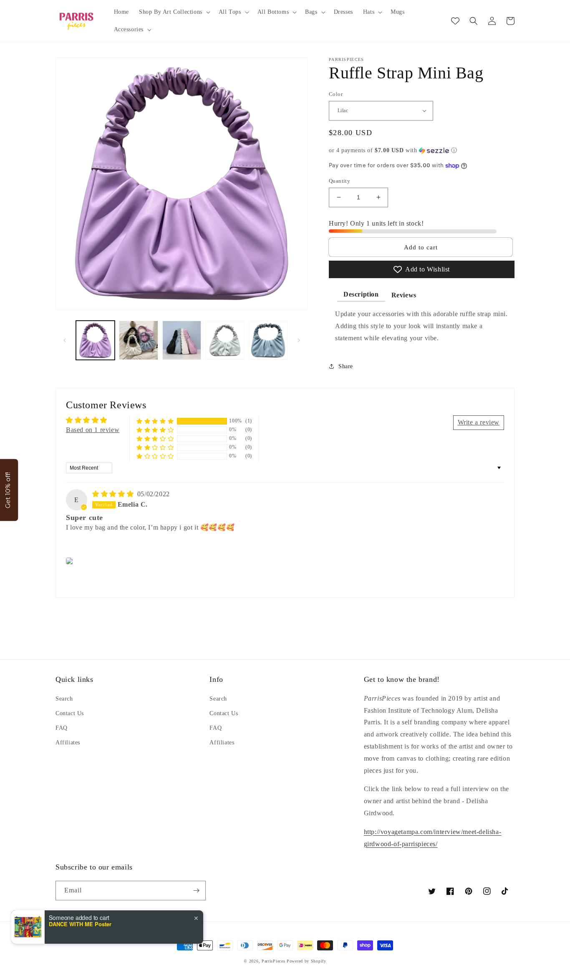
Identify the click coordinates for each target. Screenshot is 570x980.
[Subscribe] (196, 890)
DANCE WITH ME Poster (80, 924)
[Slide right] (299, 340)
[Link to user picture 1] (71, 561)
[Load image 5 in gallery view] (268, 340)
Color (336, 94)
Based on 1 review (92, 429)
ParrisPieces (273, 961)
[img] (114, 494)
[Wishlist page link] (455, 21)
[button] (174, 12)
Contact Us (69, 713)
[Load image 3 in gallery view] (181, 340)
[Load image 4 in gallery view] (224, 340)
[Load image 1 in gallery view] (95, 340)
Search (64, 699)
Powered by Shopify (306, 961)
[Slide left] (64, 340)
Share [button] (345, 366)
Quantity (339, 181)
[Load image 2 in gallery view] (138, 340)
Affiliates (67, 742)
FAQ (61, 728)
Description (361, 294)
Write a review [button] (478, 422)
